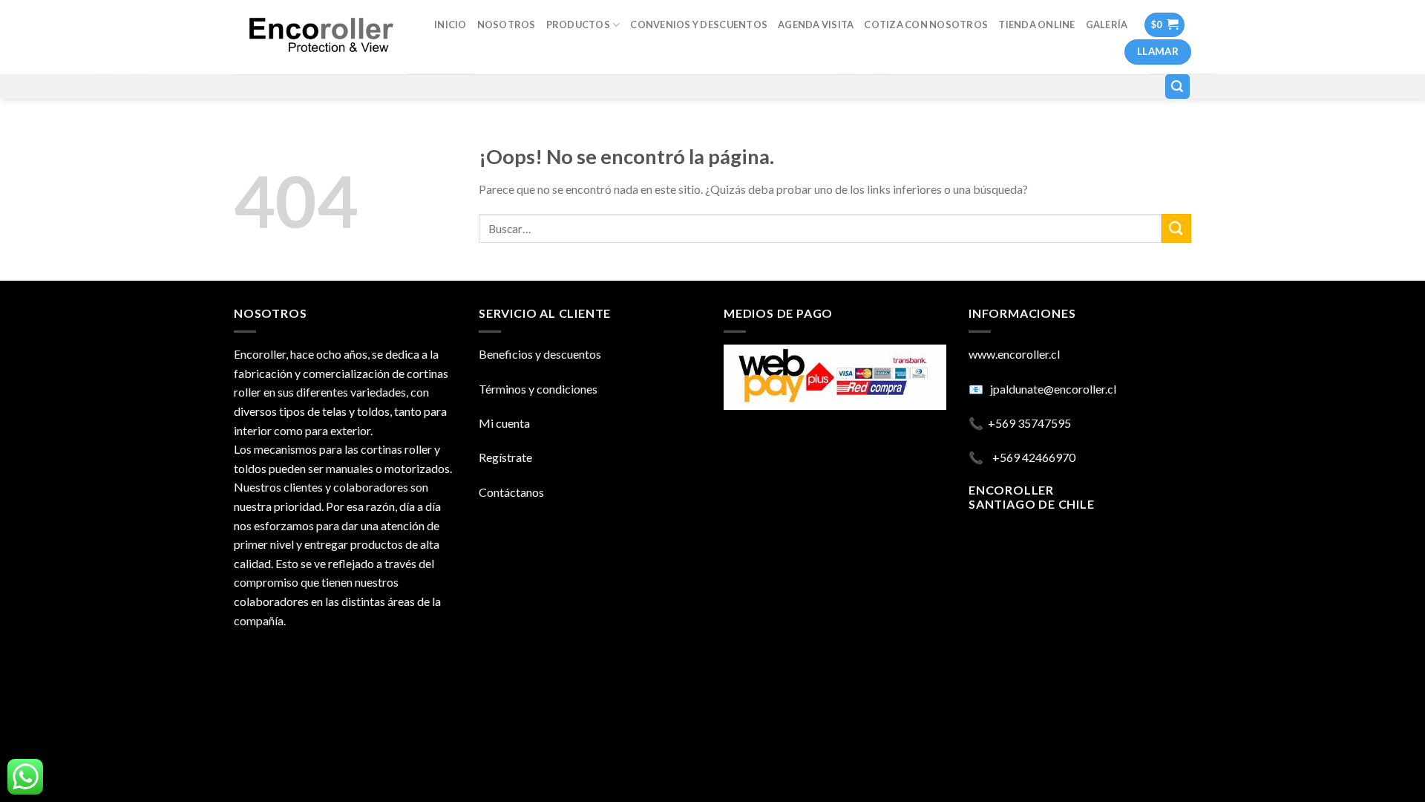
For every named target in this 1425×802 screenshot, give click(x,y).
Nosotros (506, 24)
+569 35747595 (1029, 423)
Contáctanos (511, 492)
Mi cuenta (504, 423)
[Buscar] (1177, 86)
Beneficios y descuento (537, 354)
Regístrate (505, 457)
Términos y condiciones (538, 389)
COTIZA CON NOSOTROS (926, 24)
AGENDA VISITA (816, 24)
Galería (1107, 24)
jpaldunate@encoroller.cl (1053, 389)
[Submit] (1176, 228)
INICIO (450, 24)
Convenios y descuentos (698, 24)
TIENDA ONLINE (1036, 24)
